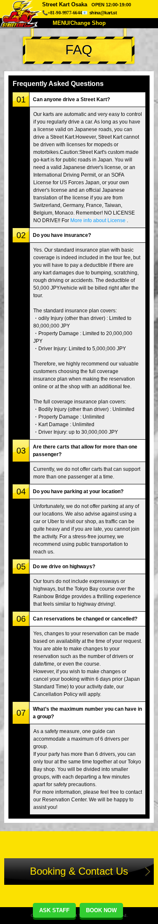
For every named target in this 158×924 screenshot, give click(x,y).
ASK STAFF (54, 910)
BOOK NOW (101, 910)
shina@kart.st (103, 12)
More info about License (98, 220)
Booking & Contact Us (79, 871)
